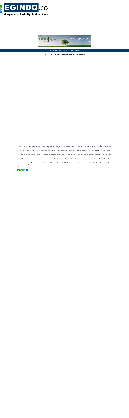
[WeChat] (1, 8)
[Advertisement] (64, 25)
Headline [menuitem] (55, 50)
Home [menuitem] (51, 50)
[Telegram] (1, 10)
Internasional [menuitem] (65, 50)
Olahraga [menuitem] (71, 50)
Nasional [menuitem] (59, 50)
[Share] (1, 12)
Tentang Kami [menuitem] (76, 50)
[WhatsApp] (1, 6)
